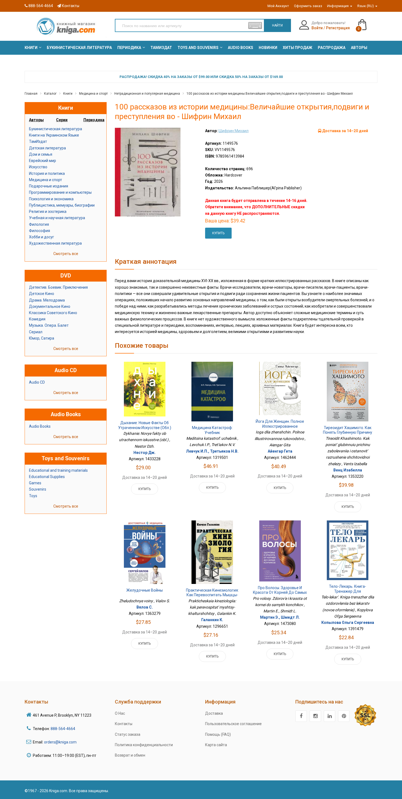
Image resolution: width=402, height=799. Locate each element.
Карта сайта (216, 745)
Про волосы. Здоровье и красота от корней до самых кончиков (280, 593)
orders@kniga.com (60, 742)
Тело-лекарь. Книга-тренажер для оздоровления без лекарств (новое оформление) (348, 593)
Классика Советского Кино (53, 313)
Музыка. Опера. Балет (49, 325)
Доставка (214, 713)
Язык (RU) (366, 6)
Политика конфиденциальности (144, 745)
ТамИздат (38, 141)
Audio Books (40, 426)
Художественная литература (55, 243)
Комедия (37, 319)
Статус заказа (127, 734)
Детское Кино (41, 293)
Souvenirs (37, 489)
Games (35, 483)
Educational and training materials (58, 470)
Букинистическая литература (55, 129)
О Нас (120, 713)
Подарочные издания (48, 186)
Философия (39, 230)
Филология (39, 224)
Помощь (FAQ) (218, 734)
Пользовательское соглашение (233, 724)
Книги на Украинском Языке (54, 135)
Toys (33, 496)
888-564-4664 (40, 6)
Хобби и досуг (41, 237)
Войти (317, 28)
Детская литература (47, 148)
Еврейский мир (42, 160)
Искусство (38, 167)
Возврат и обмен (130, 755)
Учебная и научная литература (57, 218)
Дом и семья (40, 154)
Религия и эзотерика (47, 211)
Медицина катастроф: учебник (212, 430)
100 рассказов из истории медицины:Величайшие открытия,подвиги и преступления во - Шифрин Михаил (270, 93)
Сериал (35, 332)
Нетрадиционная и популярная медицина (147, 93)
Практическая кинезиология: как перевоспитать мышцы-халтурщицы (212, 595)
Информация (338, 6)
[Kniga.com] (66, 26)
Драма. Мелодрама (47, 300)
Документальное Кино (49, 306)
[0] (367, 22)
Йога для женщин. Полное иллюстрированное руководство (280, 426)
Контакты (70, 6)
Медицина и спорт (93, 93)
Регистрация (338, 28)
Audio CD (37, 382)
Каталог (50, 93)
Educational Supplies (47, 476)
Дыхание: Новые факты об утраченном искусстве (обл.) (144, 425)
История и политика (47, 173)
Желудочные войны (144, 590)
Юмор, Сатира (41, 338)
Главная (31, 93)
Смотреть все (65, 253)
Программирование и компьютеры (60, 192)
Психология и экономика (51, 199)
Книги (67, 93)
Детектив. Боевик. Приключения (58, 287)
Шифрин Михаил (234, 131)
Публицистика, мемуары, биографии (62, 205)
